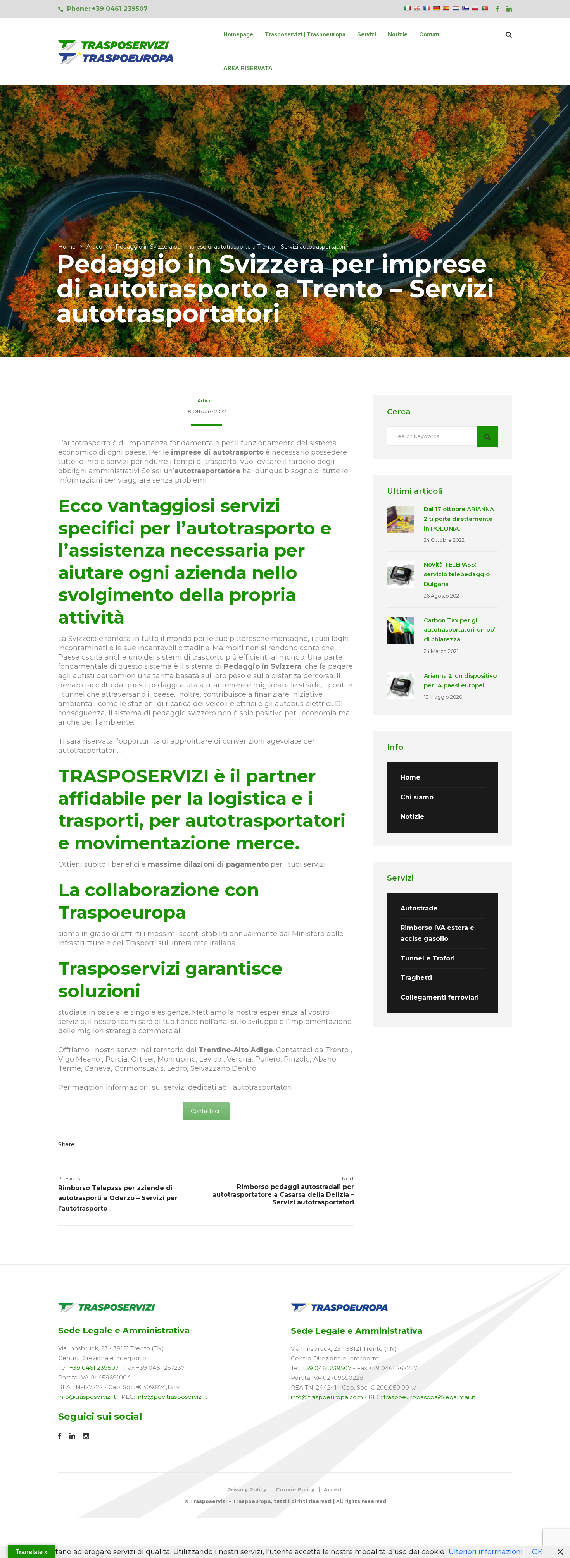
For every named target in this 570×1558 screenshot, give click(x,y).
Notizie (398, 34)
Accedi (333, 1489)
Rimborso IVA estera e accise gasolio (437, 933)
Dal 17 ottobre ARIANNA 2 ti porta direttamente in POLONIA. (459, 518)
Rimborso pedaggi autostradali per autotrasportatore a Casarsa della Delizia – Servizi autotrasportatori (283, 1194)
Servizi (366, 34)
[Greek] (465, 8)
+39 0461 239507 (94, 1367)
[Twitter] (101, 1144)
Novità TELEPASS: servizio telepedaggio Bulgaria (457, 574)
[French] (426, 8)
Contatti (430, 34)
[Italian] (407, 8)
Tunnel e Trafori (428, 958)
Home (67, 246)
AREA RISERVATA (248, 68)
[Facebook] (89, 1144)
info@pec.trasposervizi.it (171, 1396)
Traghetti (416, 977)
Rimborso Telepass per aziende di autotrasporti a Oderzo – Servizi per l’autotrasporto (118, 1198)
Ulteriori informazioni (486, 1552)
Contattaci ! (206, 1111)
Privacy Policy (246, 1489)
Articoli (95, 246)
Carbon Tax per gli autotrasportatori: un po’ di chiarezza (459, 630)
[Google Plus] (113, 1144)
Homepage (238, 34)
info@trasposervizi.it (87, 1396)
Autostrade (419, 908)
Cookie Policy (295, 1489)
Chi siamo (417, 797)
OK (537, 1552)
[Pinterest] (123, 1144)
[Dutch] (455, 8)
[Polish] (475, 8)
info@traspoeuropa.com (327, 1397)
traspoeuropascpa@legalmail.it (429, 1397)
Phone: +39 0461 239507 (107, 8)
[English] (416, 8)
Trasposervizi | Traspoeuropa (305, 34)
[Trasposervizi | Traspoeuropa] (116, 52)
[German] (436, 8)
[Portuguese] (484, 8)
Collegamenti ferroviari (440, 997)
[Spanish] (445, 8)
